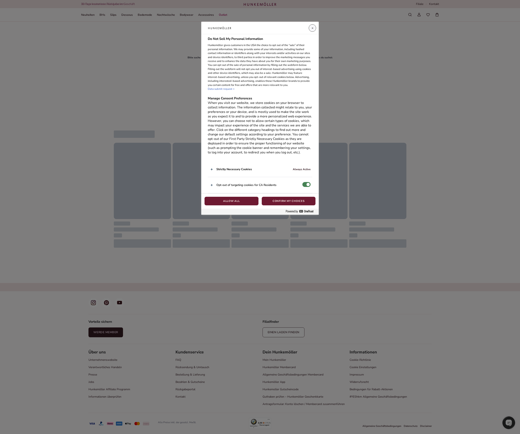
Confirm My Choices (289, 201)
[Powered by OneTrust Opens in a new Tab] (301, 211)
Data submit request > (221, 89)
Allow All (231, 201)
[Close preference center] (312, 28)
